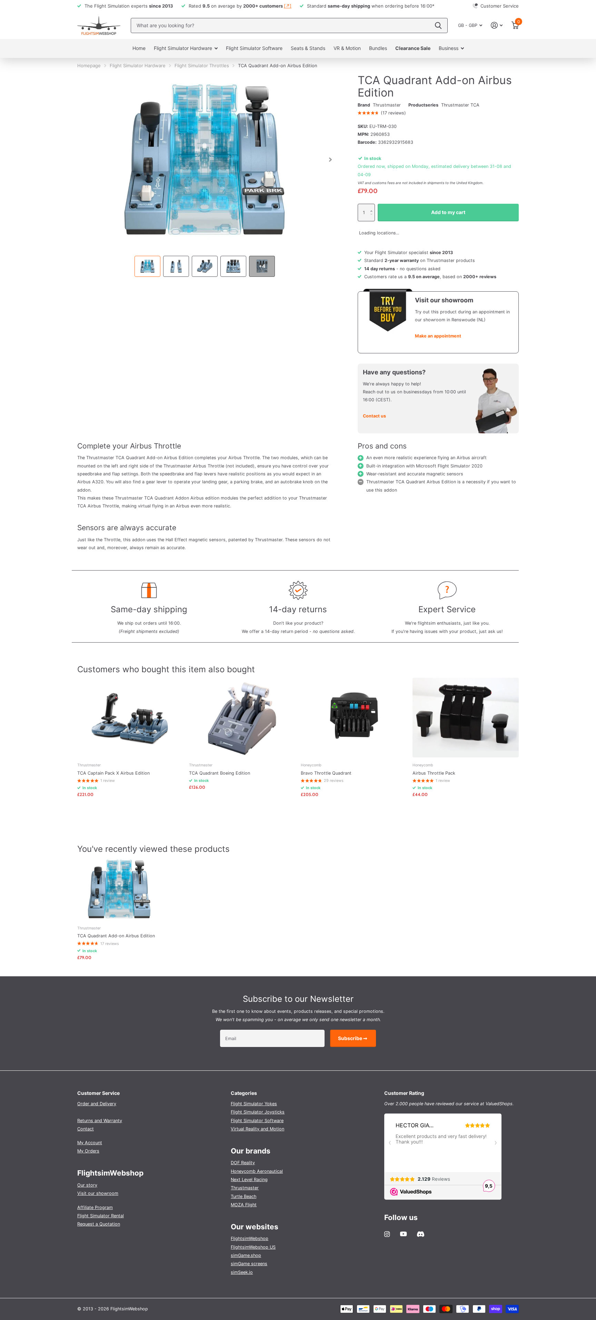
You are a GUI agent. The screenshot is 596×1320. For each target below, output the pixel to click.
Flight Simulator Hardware (183, 48)
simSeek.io (242, 1272)
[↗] (287, 6)
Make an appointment (438, 336)
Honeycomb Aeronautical (257, 1171)
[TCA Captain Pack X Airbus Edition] (130, 717)
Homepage (89, 65)
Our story (87, 1185)
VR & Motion (347, 48)
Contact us (374, 416)
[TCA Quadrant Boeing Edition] (242, 717)
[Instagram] (387, 1234)
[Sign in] (497, 25)
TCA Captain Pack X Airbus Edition (113, 773)
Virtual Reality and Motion (257, 1128)
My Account (89, 1142)
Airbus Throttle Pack (434, 773)
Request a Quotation (98, 1224)
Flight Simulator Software (254, 48)
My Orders (88, 1150)
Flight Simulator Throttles (202, 65)
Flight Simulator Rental (100, 1215)
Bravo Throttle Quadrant (326, 773)
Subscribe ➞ (353, 1038)
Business (448, 48)
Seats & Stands (308, 48)
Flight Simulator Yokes (254, 1103)
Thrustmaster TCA (460, 105)
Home (139, 48)
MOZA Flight (244, 1204)
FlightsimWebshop (249, 1238)
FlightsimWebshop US (253, 1247)
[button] (373, 206)
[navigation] (147, 266)
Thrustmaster (387, 105)
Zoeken (438, 25)
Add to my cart (448, 212)
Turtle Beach (243, 1196)
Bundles (378, 48)
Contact (85, 1128)
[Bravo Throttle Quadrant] (354, 717)
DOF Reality (243, 1162)
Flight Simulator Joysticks (258, 1112)
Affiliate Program (95, 1207)
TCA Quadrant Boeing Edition (219, 773)
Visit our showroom (97, 1193)
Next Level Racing (249, 1179)
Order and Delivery (96, 1103)
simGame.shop (246, 1255)
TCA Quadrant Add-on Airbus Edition (116, 935)
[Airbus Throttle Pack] (466, 717)
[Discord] (420, 1234)
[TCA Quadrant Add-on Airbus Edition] (119, 889)
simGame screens (249, 1263)
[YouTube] (403, 1234)
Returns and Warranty (99, 1120)
